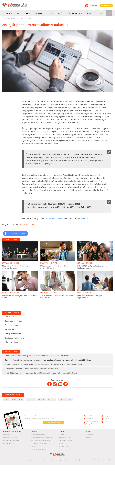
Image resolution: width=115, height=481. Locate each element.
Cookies (33, 446)
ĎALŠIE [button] (100, 13)
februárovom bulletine (55, 218)
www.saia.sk (86, 218)
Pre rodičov (89, 416)
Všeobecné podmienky (38, 435)
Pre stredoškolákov (92, 421)
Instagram (107, 416)
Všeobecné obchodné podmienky (41, 438)
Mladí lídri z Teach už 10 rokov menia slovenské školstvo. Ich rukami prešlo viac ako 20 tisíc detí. (41, 373)
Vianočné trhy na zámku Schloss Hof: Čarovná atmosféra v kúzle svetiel (31, 369)
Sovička (60, 13)
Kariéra (22, 224)
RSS (60, 449)
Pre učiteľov (89, 418)
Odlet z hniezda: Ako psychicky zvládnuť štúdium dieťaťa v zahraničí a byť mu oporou (37, 356)
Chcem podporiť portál (53, 422)
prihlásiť (94, 5)
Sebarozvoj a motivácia (13, 321)
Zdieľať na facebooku (16, 233)
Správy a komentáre (24, 18)
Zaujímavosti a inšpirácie (14, 338)
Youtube (106, 418)
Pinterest (106, 421)
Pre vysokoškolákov (92, 424)
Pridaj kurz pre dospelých (11, 440)
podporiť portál (106, 5)
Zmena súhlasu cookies (38, 449)
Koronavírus (30, 400)
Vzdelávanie (9, 317)
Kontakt (61, 443)
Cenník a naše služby (65, 440)
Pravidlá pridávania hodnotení (40, 440)
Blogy (51, 13)
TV (29, 13)
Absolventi (51, 400)
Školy (89, 13)
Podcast (40, 13)
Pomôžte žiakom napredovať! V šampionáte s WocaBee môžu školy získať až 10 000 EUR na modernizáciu (44, 364)
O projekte (89, 435)
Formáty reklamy (64, 446)
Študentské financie (12, 325)
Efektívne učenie (17, 400)
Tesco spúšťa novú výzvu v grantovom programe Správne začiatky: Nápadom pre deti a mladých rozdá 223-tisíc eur (48, 360)
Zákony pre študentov (13, 342)
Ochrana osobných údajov (39, 443)
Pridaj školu (7, 435)
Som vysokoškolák (8, 18)
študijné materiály (75, 13)
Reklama (61, 435)
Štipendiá (30, 224)
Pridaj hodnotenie (8, 443)
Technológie (9, 329)
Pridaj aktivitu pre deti (10, 438)
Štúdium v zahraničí (65, 400)
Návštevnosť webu (64, 438)
